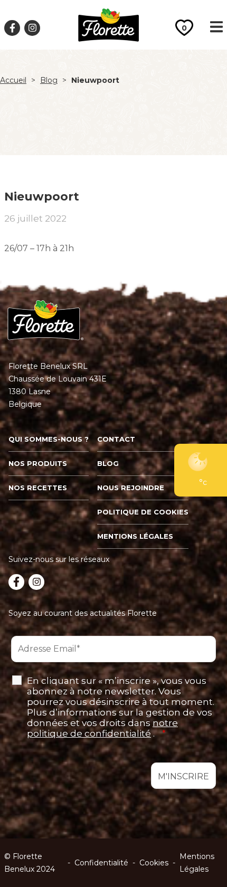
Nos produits (37, 463)
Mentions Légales (196, 863)
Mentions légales (135, 536)
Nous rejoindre (130, 487)
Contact (116, 439)
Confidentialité (101, 862)
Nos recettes (37, 487)
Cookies (153, 862)
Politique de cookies (142, 512)
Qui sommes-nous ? (48, 439)
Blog (49, 80)
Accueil (13, 80)
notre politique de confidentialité (102, 728)
